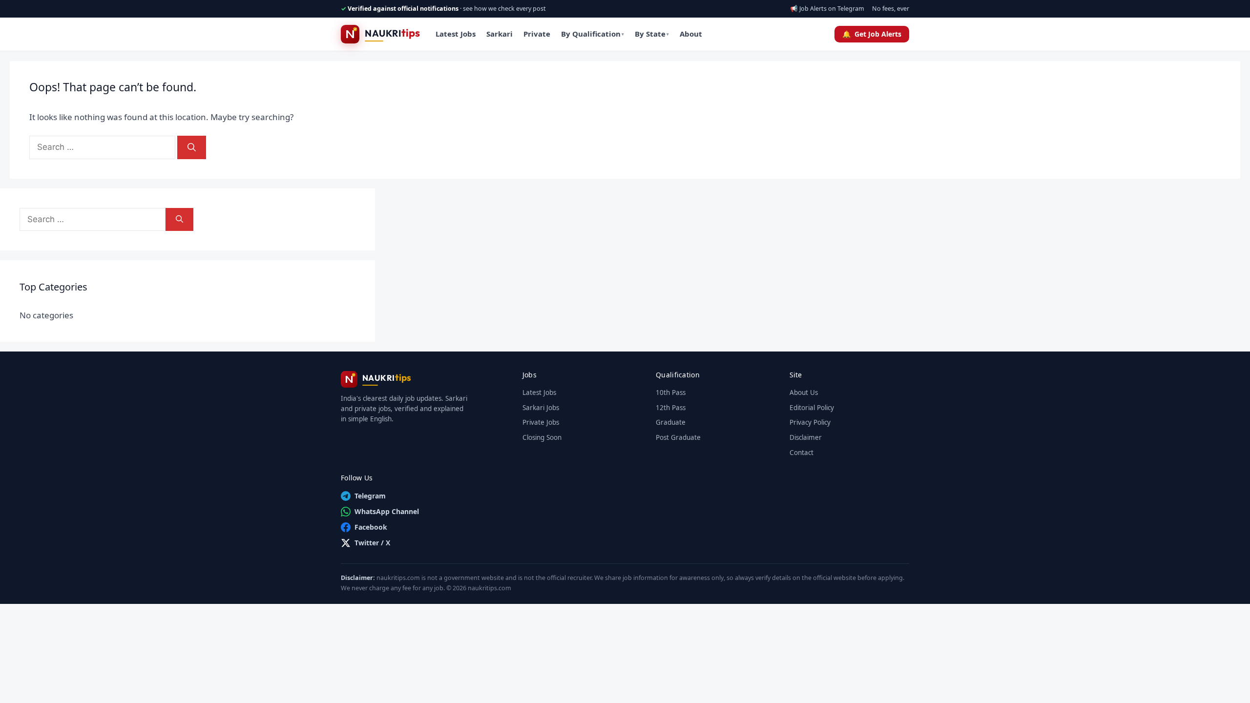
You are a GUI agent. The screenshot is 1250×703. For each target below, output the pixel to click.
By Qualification (592, 34)
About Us (804, 392)
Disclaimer (806, 437)
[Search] (191, 147)
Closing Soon (542, 437)
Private (536, 34)
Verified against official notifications (403, 8)
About (691, 34)
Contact (801, 452)
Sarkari (499, 34)
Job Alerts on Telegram (831, 8)
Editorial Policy (812, 407)
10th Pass (671, 392)
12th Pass (671, 407)
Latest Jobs (456, 34)
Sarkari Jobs (540, 407)
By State (652, 34)
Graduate (671, 422)
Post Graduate (678, 437)
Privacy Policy (810, 422)
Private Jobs (540, 422)
